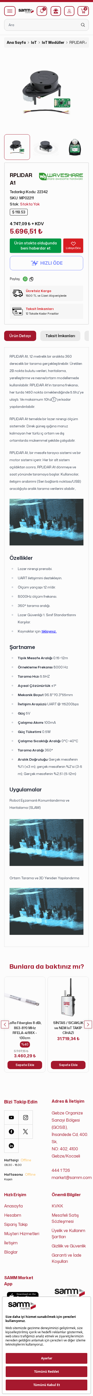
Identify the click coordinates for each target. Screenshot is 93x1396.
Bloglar (11, 1252)
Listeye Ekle (73, 248)
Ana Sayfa (16, 42)
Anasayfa (13, 1206)
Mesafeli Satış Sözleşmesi (65, 1218)
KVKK (57, 1206)
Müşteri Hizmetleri (21, 1233)
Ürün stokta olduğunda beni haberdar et (35, 246)
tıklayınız (48, 631)
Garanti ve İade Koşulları (66, 1258)
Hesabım (12, 1215)
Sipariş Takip (16, 1224)
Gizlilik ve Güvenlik (69, 1246)
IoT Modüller (53, 42)
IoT (34, 42)
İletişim (11, 1243)
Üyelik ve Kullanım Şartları (68, 1233)
